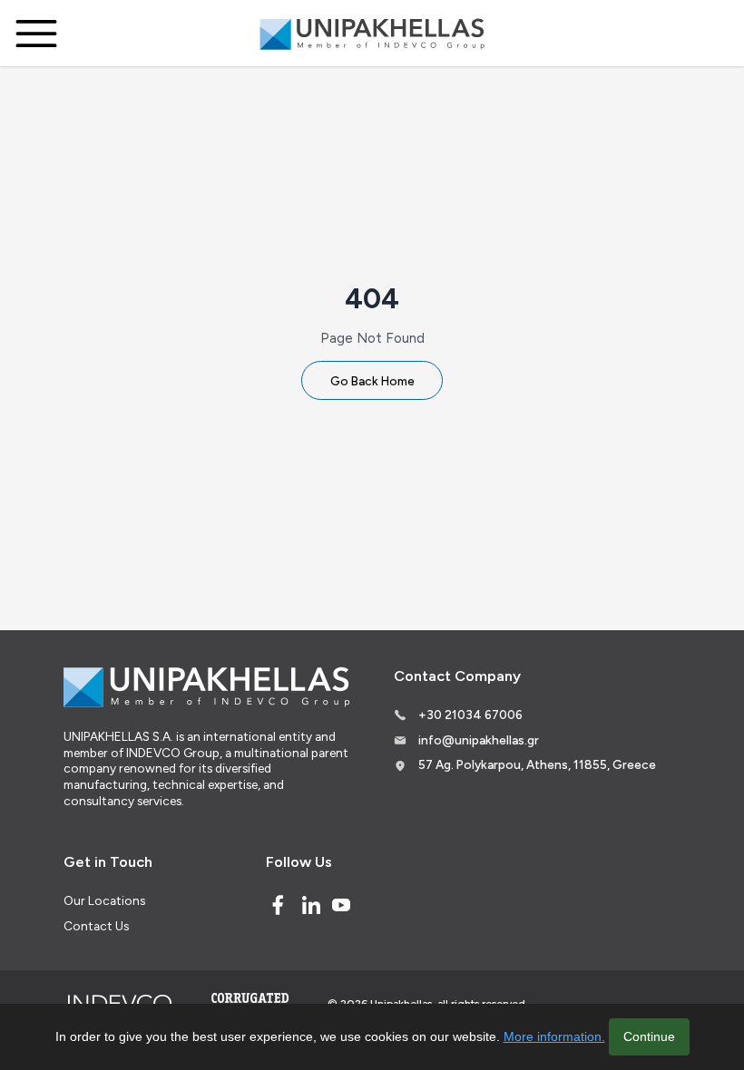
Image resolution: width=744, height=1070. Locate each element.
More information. (554, 1036)
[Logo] (372, 33)
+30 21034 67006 (470, 714)
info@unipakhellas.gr (478, 740)
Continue (649, 1036)
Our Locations (104, 900)
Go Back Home (372, 381)
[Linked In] (311, 905)
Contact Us (96, 926)
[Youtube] (341, 905)
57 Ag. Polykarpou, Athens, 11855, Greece (537, 764)
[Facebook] (277, 905)
